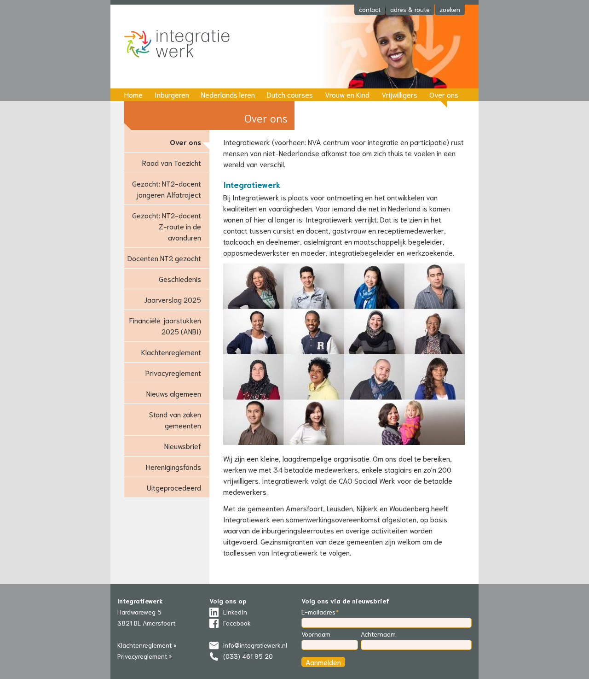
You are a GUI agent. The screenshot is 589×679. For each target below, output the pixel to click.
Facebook (237, 623)
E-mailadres (318, 612)
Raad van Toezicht (171, 162)
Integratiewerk (184, 44)
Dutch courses (290, 94)
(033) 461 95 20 (248, 656)
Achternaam (378, 634)
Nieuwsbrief (182, 446)
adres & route (410, 9)
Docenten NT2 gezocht (164, 258)
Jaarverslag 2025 (172, 299)
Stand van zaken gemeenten (175, 419)
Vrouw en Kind (347, 94)
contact (370, 9)
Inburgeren (172, 94)
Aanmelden (323, 662)
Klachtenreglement (171, 352)
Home (133, 94)
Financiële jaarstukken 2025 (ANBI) (165, 325)
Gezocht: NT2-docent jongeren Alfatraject (166, 188)
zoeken (449, 9)
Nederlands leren (228, 94)
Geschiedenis (180, 278)
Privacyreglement (173, 372)
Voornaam (315, 634)
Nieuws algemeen (173, 393)
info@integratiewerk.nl (255, 645)
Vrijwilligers (399, 94)
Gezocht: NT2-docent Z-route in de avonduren (166, 226)
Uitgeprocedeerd (174, 487)
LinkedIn (235, 612)
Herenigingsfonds (173, 466)
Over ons (443, 94)
